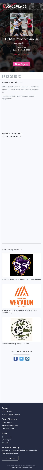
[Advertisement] (21, 116)
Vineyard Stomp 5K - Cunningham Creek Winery (21, 279)
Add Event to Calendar (10, 426)
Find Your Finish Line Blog (11, 415)
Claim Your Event (8, 429)
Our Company (7, 411)
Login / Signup (7, 423)
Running (17, 54)
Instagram (7, 440)
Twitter (6, 443)
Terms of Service (16, 467)
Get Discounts (10, 458)
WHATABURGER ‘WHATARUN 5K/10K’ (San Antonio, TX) (19, 311)
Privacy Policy (27, 467)
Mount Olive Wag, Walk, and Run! (15, 344)
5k (28, 54)
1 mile (24, 54)
